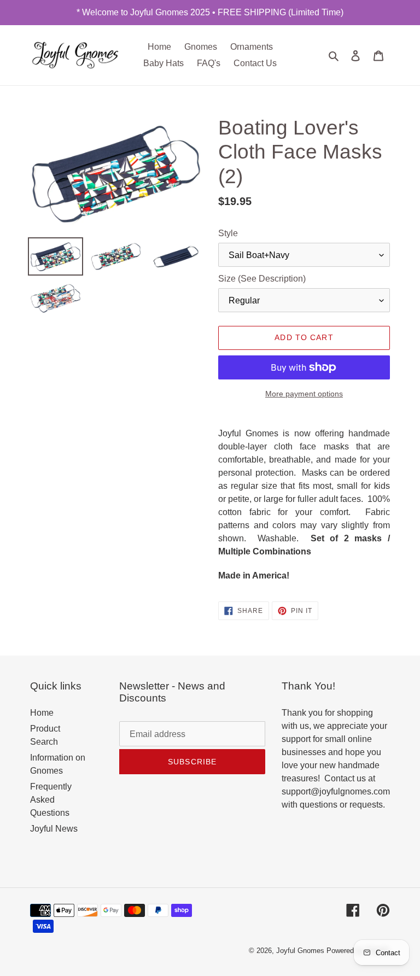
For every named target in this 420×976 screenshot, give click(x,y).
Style (228, 233)
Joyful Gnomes (300, 950)
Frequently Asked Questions (51, 799)
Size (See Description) (262, 278)
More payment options (304, 393)
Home (42, 712)
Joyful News (54, 828)
